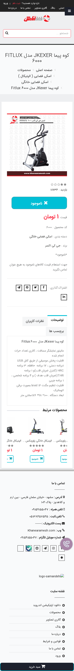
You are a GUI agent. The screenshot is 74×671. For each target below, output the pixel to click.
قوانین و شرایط (52, 641)
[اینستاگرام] (53, 548)
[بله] (29, 548)
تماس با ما (25, 8)
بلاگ (53, 8)
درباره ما (12, 8)
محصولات (55, 612)
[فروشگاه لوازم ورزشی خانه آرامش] (37, 19)
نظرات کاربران (35, 321)
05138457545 (38, 516)
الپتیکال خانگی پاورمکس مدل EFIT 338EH (28, 441)
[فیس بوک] (62, 548)
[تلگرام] (45, 548)
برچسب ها (56, 331)
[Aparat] (37, 548)
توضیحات (57, 320)
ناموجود (36, 204)
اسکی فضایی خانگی (40, 236)
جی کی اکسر (52, 245)
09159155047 (40, 509)
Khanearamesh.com (41, 530)
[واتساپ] (20, 548)
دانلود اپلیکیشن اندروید (47, 605)
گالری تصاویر (40, 8)
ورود (58, 655)
